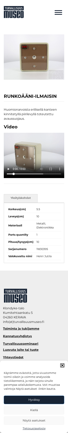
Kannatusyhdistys (17, 336)
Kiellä (34, 410)
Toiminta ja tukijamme (21, 328)
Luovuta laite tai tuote (21, 349)
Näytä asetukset (34, 420)
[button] (62, 365)
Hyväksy (34, 399)
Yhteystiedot (13, 357)
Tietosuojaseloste (34, 428)
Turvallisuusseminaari (20, 343)
